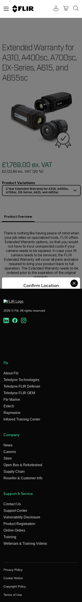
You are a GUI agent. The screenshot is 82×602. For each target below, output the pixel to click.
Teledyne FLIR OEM (19, 393)
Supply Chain (14, 471)
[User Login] (54, 8)
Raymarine (12, 413)
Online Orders (14, 530)
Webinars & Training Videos (25, 543)
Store (7, 458)
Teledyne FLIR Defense (21, 386)
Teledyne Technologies (21, 380)
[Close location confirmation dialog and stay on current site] (74, 283)
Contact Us (12, 504)
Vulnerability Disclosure (21, 517)
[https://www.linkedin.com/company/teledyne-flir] (6, 321)
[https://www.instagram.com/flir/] (23, 321)
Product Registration (19, 524)
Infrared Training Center (21, 419)
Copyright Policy (14, 586)
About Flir (11, 373)
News (7, 445)
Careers (9, 452)
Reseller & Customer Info (22, 478)
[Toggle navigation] (6, 9)
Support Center (15, 510)
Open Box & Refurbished (22, 465)
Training (9, 537)
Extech (8, 406)
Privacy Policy (13, 569)
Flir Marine (11, 399)
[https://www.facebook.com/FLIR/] (14, 321)
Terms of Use (12, 595)
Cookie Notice (13, 578)
